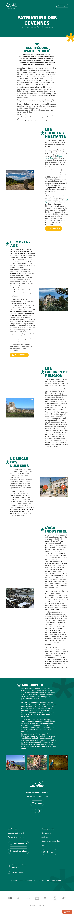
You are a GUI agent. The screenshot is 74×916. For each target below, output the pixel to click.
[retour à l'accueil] (11, 6)
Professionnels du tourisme (19, 866)
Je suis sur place (62, 6)
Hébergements (48, 829)
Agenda (45, 845)
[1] (53, 493)
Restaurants (46, 833)
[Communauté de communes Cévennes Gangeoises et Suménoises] (10, 898)
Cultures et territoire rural (40, 736)
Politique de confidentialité (35, 880)
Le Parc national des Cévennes (33, 702)
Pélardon (32, 723)
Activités (45, 837)
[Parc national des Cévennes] (46, 898)
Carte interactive (20, 844)
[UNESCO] (37, 898)
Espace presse (17, 873)
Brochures (51, 852)
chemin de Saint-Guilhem (31, 721)
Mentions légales (17, 880)
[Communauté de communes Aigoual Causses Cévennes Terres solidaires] (19, 898)
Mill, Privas (60, 880)
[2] (55, 493)
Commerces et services (51, 841)
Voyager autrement (16, 833)
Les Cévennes (13, 829)
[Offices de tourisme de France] (64, 898)
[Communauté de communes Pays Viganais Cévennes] (28, 898)
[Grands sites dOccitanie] (55, 898)
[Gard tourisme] (32, 906)
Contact (38, 803)
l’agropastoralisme (52, 187)
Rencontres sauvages (16, 837)
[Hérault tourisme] (41, 906)
